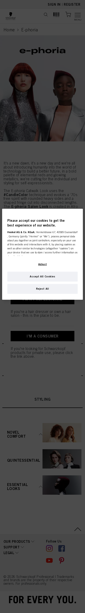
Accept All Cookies (42, 276)
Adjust (42, 264)
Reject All (42, 288)
